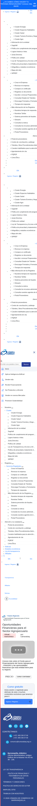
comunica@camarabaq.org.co (20, 741)
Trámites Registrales (13, 616)
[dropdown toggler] (12, 463)
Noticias (8, 546)
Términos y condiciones (14, 782)
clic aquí (34, 5)
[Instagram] (21, 726)
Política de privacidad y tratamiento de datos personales (18, 776)
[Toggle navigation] (34, 352)
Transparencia (9, 577)
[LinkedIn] (27, 726)
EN (31, 10)
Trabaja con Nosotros (13, 793)
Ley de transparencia (12, 551)
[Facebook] (10, 726)
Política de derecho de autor (16, 786)
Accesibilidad (13, 599)
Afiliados (8, 553)
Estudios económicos (12, 549)
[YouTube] (16, 726)
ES (31, 13)
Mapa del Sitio (9, 790)
